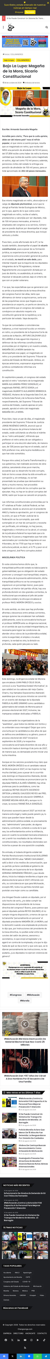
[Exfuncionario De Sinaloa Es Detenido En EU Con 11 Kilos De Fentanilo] (9, 1236)
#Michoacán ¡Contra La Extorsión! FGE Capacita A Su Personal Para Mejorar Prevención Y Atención (33, 1102)
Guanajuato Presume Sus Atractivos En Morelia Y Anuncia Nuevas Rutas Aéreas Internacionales (33, 1162)
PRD (33, 1291)
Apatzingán (27, 1273)
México (25, 1291)
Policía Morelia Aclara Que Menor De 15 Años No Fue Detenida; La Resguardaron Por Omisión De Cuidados (32, 1133)
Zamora (6, 1300)
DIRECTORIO (18, 1333)
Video (42, 1295)
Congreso (16, 995)
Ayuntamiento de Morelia (12, 1277)
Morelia (25, 1000)
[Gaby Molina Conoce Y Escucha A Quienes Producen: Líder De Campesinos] (9, 1255)
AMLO (17, 1273)
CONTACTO (42, 1333)
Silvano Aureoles (9, 1295)
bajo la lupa (9, 60)
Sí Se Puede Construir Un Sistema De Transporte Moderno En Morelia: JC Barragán (31, 1118)
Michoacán (34, 995)
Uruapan (33, 1295)
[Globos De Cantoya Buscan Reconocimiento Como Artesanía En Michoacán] (9, 1149)
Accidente (7, 1273)
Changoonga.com (25, 1329)
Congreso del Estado (11, 1282)
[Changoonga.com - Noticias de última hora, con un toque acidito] (11, 27)
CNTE (28, 1277)
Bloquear (19, 12)
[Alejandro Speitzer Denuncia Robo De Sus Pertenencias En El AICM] (40, 1255)
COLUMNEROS (17, 54)
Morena (16, 1291)
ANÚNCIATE (30, 1333)
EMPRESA (7, 1333)
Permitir (30, 12)
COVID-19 (26, 1282)
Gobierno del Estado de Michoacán (16, 1286)
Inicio (6, 54)
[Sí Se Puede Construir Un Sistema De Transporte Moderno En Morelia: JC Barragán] (9, 1118)
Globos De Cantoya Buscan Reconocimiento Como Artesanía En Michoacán (32, 1148)
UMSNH (23, 1295)
